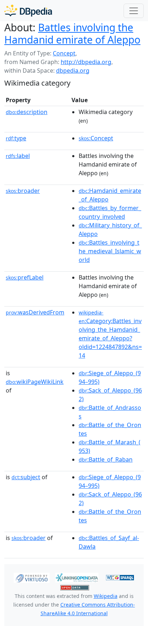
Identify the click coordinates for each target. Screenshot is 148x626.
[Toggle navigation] (134, 11)
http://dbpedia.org (86, 62)
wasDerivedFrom (35, 312)
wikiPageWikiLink (35, 382)
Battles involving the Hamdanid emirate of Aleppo (72, 33)
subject (25, 477)
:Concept (96, 138)
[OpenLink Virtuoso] (32, 577)
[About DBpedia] (28, 10)
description (26, 112)
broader (23, 191)
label (18, 156)
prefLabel (24, 277)
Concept (64, 53)
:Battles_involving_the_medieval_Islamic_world (110, 251)
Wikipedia (105, 596)
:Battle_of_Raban (106, 459)
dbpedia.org (72, 70)
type (16, 138)
